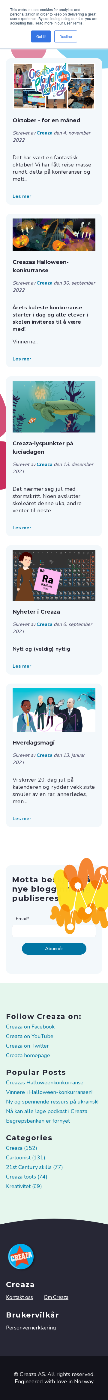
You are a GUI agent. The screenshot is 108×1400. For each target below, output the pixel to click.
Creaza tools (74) (26, 1176)
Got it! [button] (41, 36)
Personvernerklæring (31, 1327)
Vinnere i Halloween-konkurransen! (49, 1092)
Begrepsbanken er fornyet (38, 1120)
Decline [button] (65, 36)
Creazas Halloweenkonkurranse (44, 1082)
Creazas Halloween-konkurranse (41, 266)
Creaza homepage (28, 1055)
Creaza (45, 133)
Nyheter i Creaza (36, 612)
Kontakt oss (19, 1297)
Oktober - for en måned (46, 120)
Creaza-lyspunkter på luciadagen (43, 447)
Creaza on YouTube (29, 1036)
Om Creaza (56, 1297)
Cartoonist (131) (25, 1157)
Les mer (22, 196)
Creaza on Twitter (27, 1045)
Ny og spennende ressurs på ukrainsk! (52, 1101)
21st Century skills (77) (34, 1167)
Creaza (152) (21, 1148)
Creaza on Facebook (30, 1026)
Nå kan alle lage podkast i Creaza (46, 1111)
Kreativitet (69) (24, 1186)
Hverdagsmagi (34, 742)
